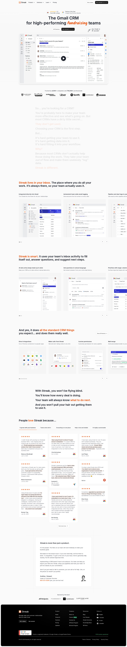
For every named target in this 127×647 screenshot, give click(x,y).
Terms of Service (86, 639)
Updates (57, 625)
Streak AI (57, 617)
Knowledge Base (87, 622)
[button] (31, 2)
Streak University (87, 620)
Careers (72, 617)
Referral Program (73, 625)
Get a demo (90, 2)
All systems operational (102, 634)
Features (57, 620)
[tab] (28, 428)
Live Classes (86, 617)
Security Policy (104, 639)
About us (71, 614)
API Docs (85, 625)
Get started (101, 2)
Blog (84, 614)
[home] (22, 2)
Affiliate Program (73, 622)
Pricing (55, 2)
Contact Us (72, 620)
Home (56, 614)
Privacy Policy (95, 639)
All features (56, 29)
